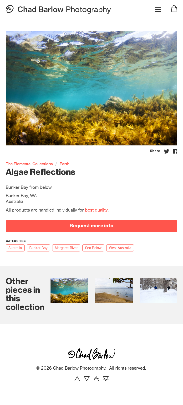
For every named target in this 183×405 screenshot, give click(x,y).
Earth (64, 163)
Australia (15, 248)
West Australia (120, 248)
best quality (96, 210)
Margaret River (66, 248)
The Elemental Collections (29, 163)
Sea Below (93, 248)
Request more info (91, 226)
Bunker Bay (38, 248)
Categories (16, 241)
